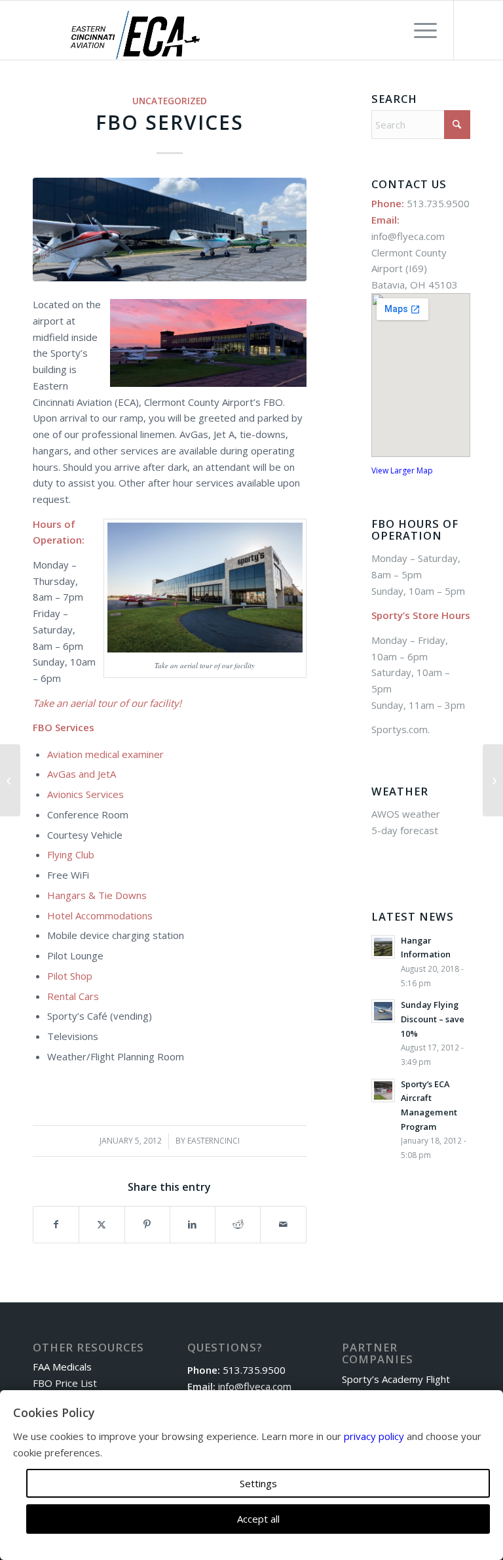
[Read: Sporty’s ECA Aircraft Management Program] (383, 1090)
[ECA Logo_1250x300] (135, 35)
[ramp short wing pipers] (170, 230)
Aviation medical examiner (105, 754)
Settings (258, 1483)
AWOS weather (405, 813)
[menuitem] (419, 30)
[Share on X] (101, 1225)
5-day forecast (404, 830)
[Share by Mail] (283, 1225)
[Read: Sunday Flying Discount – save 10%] (383, 1011)
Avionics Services (85, 794)
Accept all (258, 1518)
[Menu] (419, 30)
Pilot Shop (69, 975)
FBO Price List (65, 1383)
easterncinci (213, 1140)
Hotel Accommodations (100, 915)
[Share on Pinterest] (147, 1225)
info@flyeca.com (408, 236)
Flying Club (70, 854)
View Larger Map (402, 470)
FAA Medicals (62, 1366)
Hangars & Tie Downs (97, 895)
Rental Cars (73, 996)
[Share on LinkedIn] (192, 1225)
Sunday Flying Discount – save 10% (432, 1019)
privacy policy (374, 1436)
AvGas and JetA (81, 773)
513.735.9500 (438, 203)
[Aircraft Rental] (10, 780)
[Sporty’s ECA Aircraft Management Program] (493, 780)
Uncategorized (169, 101)
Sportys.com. (401, 729)
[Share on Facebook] (56, 1225)
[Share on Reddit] (237, 1225)
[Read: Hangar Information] (383, 947)
